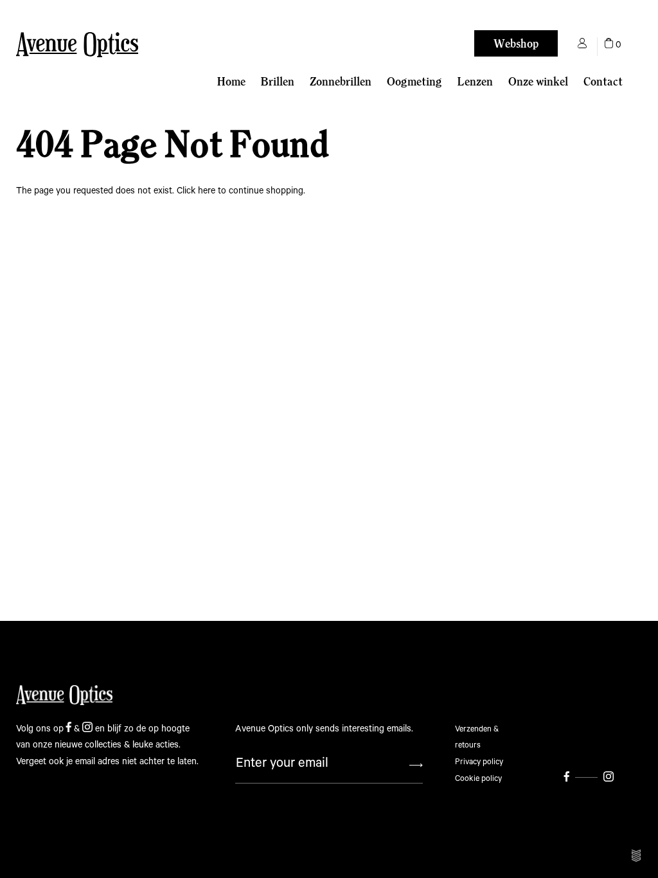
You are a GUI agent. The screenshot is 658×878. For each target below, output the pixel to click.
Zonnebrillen (340, 81)
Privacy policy (479, 762)
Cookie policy (478, 779)
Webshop (516, 43)
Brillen (277, 81)
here (206, 191)
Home (231, 81)
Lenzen (475, 81)
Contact (603, 81)
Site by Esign (637, 855)
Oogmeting (414, 81)
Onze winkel (538, 81)
